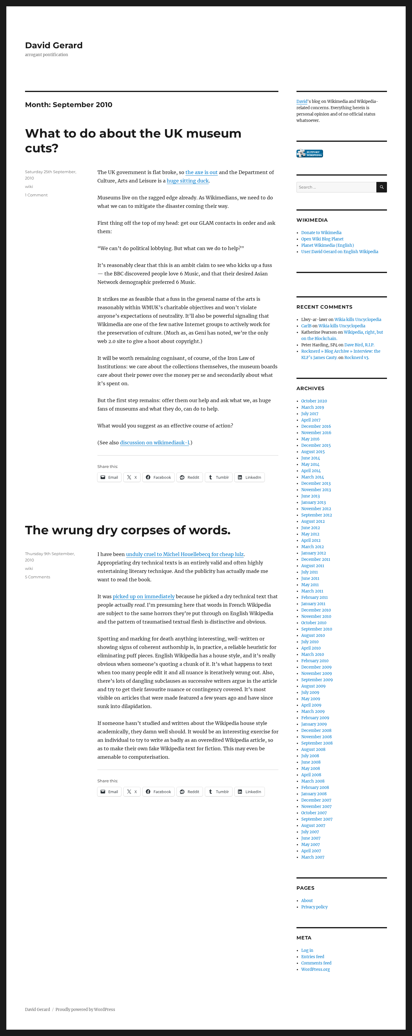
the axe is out (201, 172)
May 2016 (310, 439)
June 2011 (310, 578)
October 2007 (314, 812)
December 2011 (315, 559)
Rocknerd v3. (356, 357)
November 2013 (316, 489)
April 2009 (311, 705)
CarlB (306, 326)
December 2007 (316, 800)
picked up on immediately (144, 596)
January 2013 (313, 502)
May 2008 (310, 768)
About (307, 900)
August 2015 (313, 451)
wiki (29, 186)
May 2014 (310, 464)
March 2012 (312, 546)
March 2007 (313, 857)
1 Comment (36, 194)
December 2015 (316, 445)
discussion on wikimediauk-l (154, 443)
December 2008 (316, 730)
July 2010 (310, 641)
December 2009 (316, 667)
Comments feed (316, 963)
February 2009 (315, 717)
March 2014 (312, 477)
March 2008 (313, 781)
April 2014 (311, 470)
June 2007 (311, 838)
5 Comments (37, 576)
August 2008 (313, 749)
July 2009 (310, 692)
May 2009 (310, 698)
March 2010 (312, 654)
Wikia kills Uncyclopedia (357, 319)
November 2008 (316, 736)
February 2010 (314, 660)
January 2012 (313, 553)
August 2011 (312, 565)
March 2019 (312, 407)
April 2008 (311, 774)
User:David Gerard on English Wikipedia (339, 251)
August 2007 (313, 825)
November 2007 (316, 806)
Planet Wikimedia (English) (327, 245)
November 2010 (316, 616)
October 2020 (314, 401)
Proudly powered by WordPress (85, 1009)
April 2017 (311, 420)
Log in (307, 950)
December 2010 (316, 610)
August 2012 (313, 521)
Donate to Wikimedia (321, 232)
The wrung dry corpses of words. (127, 530)
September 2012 (316, 515)
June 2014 (310, 458)
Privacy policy (314, 907)
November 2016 (316, 432)
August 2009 (313, 686)
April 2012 (311, 540)
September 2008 (317, 743)
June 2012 (310, 527)
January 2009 (314, 724)
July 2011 (309, 572)
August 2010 (313, 635)
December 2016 (316, 426)
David (301, 101)
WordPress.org (315, 969)
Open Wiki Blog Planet (322, 239)
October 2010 (313, 622)
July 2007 (310, 831)
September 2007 (317, 819)
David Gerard (54, 45)
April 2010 (311, 648)
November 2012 (316, 508)
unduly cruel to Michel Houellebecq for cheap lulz (185, 554)
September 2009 (317, 679)
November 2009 (316, 673)
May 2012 (310, 534)
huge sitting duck (188, 181)
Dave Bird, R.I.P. (359, 345)
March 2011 (312, 591)
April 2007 (311, 850)
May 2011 (310, 584)
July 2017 (310, 413)
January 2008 (314, 793)
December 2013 (316, 483)
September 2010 (316, 629)
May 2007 (310, 844)
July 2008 (310, 755)
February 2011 (314, 597)
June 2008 (311, 762)
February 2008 (315, 787)
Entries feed (312, 956)
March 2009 (313, 711)
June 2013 (310, 496)
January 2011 (313, 603)
